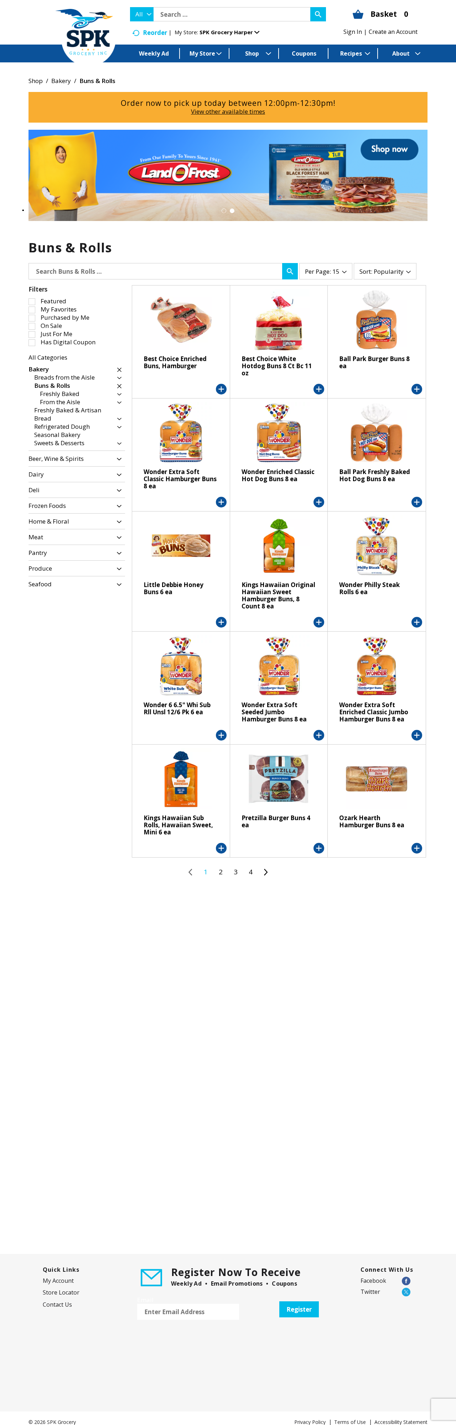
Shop (35, 81)
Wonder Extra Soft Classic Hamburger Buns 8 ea (180, 479)
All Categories (47, 357)
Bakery (61, 81)
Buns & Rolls (97, 81)
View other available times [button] (228, 111)
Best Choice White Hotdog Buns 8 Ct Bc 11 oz (277, 366)
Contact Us (57, 1304)
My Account (58, 1281)
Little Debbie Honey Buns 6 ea (173, 588)
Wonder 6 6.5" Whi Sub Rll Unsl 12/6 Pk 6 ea (177, 708)
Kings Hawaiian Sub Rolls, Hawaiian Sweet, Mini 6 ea (178, 825)
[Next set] (265, 872)
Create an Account (393, 32)
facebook (373, 1281)
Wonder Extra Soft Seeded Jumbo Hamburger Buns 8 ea (274, 712)
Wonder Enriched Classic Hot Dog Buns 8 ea (278, 475)
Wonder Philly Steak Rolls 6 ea (369, 588)
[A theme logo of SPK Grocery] (85, 37)
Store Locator (61, 1292)
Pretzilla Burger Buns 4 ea (276, 821)
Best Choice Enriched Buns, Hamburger (175, 362)
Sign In (352, 32)
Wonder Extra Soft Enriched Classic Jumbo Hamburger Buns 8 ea (373, 712)
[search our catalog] (318, 14)
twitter (370, 1292)
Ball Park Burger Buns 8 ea (374, 362)
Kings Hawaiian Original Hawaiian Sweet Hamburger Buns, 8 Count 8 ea (278, 595)
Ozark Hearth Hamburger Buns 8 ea (371, 821)
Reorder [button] (155, 33)
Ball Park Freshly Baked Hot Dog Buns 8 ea (374, 475)
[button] (229, 32)
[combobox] (142, 14)
